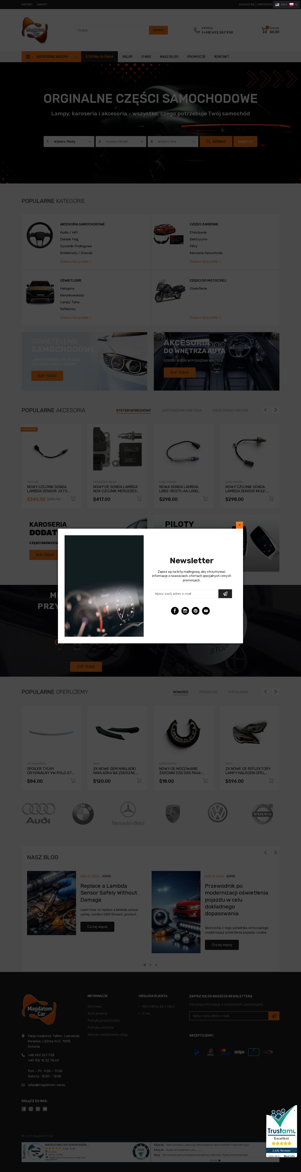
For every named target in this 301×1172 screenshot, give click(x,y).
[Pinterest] (195, 611)
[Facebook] (175, 611)
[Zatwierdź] (225, 593)
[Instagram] (185, 611)
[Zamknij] (239, 525)
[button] (286, 4)
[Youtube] (206, 611)
